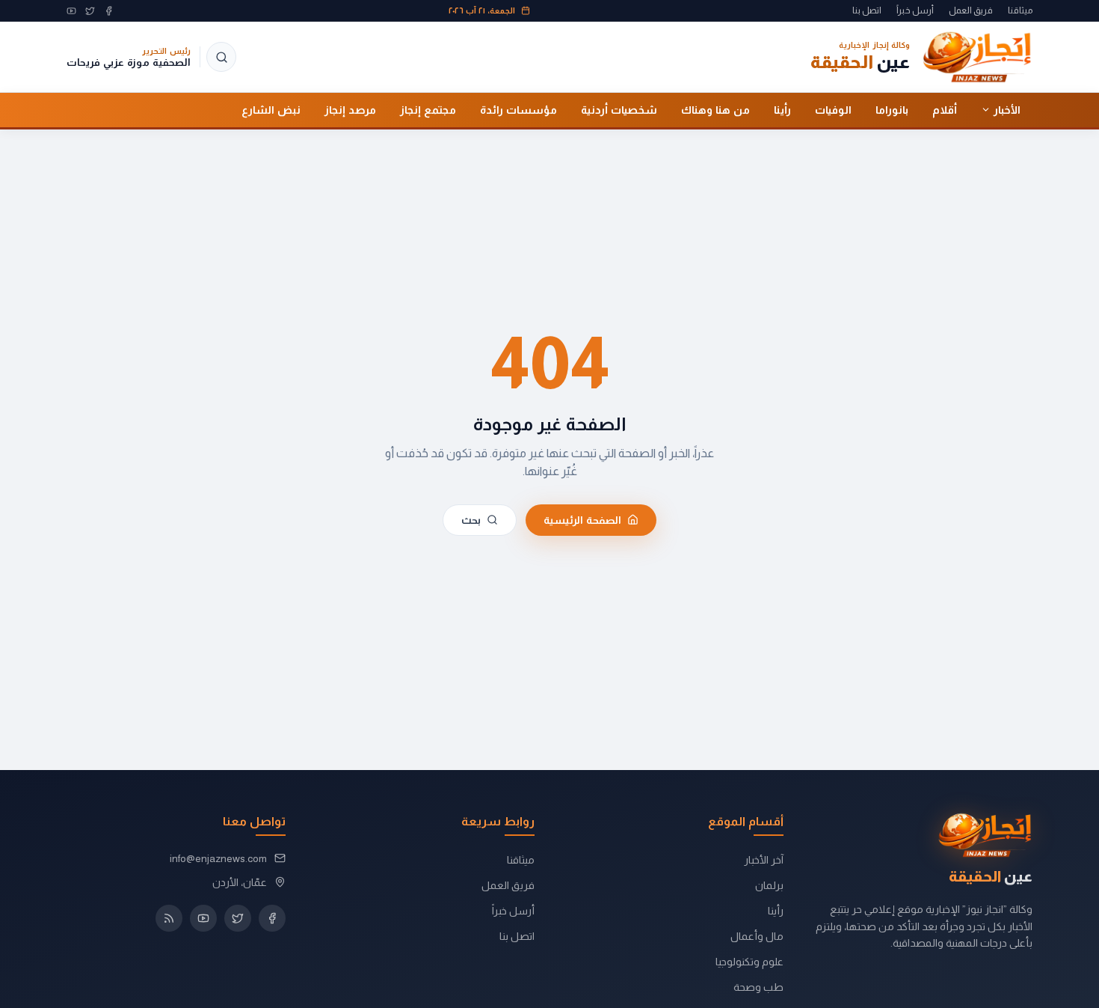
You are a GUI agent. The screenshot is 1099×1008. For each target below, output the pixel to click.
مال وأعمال (757, 936)
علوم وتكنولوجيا (749, 962)
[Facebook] (109, 11)
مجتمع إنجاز (428, 109)
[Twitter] (90, 11)
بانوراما (891, 109)
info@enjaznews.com (218, 858)
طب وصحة (758, 987)
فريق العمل (971, 10)
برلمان (769, 885)
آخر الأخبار (764, 860)
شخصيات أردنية (619, 109)
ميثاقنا (1020, 10)
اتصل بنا (866, 10)
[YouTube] (71, 11)
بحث (471, 520)
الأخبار (1007, 109)
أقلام (944, 109)
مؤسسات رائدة (518, 109)
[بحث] (221, 57)
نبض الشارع (271, 109)
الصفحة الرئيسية (582, 520)
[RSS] (169, 918)
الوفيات (833, 109)
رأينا (782, 109)
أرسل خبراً (915, 10)
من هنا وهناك (715, 109)
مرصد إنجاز (350, 109)
